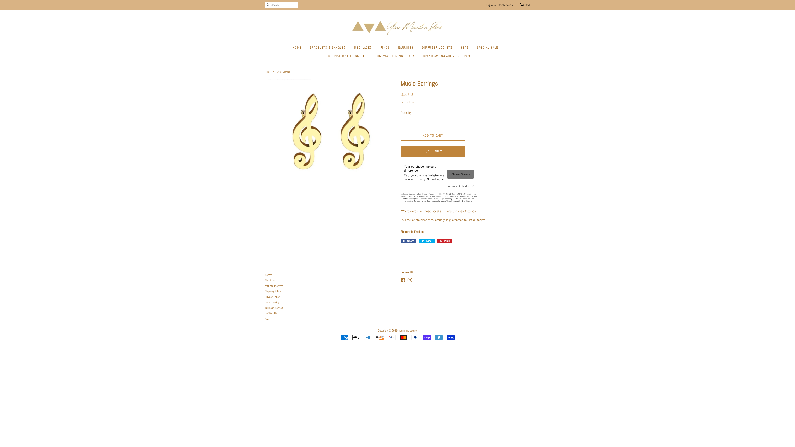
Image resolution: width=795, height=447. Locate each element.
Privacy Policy (272, 297)
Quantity (406, 113)
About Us (270, 280)
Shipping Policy (273, 291)
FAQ (267, 319)
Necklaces (363, 47)
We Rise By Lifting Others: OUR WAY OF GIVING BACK (371, 56)
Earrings (405, 47)
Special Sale (487, 47)
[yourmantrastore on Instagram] (409, 281)
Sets (464, 47)
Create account (506, 5)
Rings (385, 47)
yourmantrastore (408, 330)
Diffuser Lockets (437, 47)
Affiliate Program (274, 286)
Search (268, 275)
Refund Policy (272, 302)
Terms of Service (274, 308)
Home (297, 47)
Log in (489, 5)
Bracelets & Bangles (328, 47)
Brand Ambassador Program (446, 56)
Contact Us (271, 313)
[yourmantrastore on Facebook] (403, 281)
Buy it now (433, 151)
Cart (527, 5)
